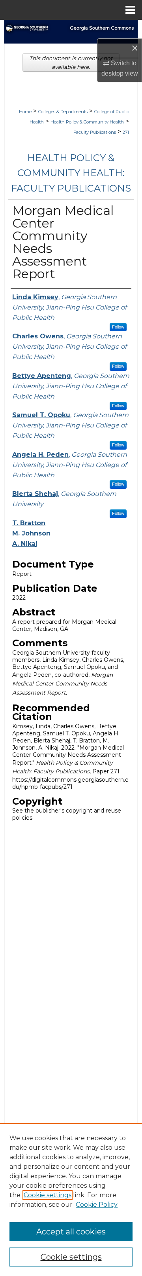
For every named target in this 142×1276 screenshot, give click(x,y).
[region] (71, 1199)
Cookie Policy (97, 1204)
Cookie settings (47, 1195)
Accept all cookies (71, 1231)
